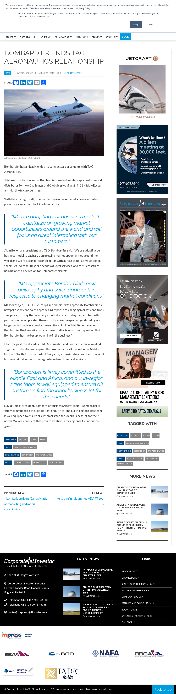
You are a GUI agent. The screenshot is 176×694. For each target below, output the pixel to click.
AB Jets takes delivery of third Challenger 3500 (131, 508)
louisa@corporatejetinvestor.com (27, 612)
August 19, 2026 (92, 616)
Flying (43, 439)
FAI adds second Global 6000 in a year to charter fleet (131, 490)
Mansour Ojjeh (56, 463)
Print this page (73, 73)
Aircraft (23, 439)
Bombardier (27, 455)
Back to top (163, 689)
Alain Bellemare (22, 463)
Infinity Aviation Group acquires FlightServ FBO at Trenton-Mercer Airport (132, 526)
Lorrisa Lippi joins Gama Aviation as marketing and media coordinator (26, 503)
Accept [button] (136, 24)
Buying (33, 439)
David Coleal (39, 463)
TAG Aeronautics (44, 455)
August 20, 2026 (92, 578)
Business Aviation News (25, 447)
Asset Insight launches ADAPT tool (80, 498)
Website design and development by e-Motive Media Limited (82, 689)
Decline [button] (150, 24)
